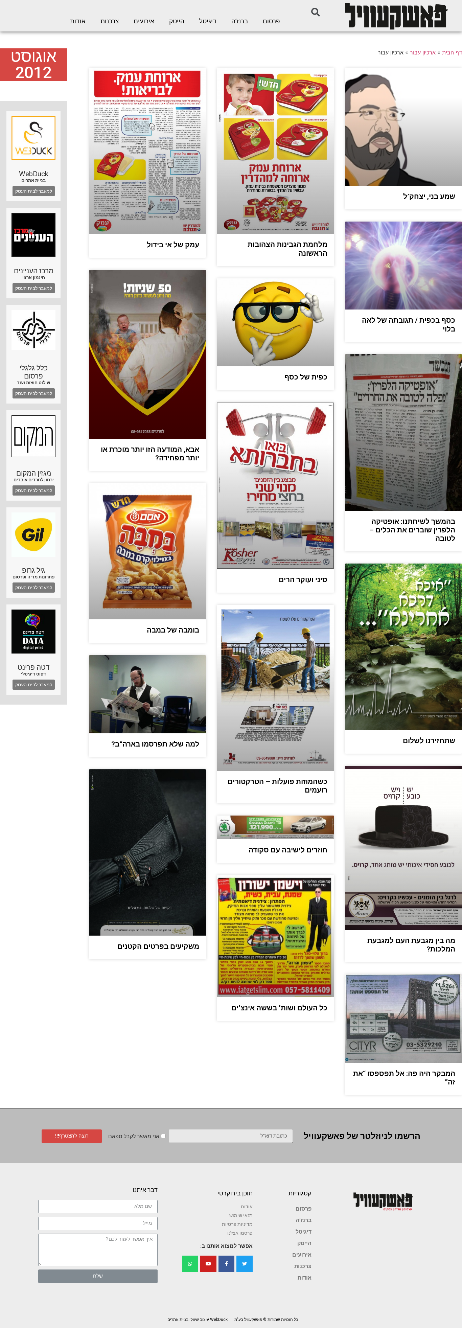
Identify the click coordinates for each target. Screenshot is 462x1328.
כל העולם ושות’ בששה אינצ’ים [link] (279, 1008)
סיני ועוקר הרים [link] (303, 580)
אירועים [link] (144, 21)
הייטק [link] (176, 21)
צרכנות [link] (109, 21)
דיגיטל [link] (207, 21)
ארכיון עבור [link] (423, 52)
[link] (396, 15)
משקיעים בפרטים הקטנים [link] (158, 946)
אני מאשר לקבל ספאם (133, 1136)
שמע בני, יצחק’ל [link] (429, 196)
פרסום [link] (271, 21)
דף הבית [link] (452, 52)
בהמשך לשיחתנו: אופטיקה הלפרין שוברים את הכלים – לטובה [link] (412, 530)
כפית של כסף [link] (305, 377)
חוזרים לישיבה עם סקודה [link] (288, 850)
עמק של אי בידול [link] (173, 245)
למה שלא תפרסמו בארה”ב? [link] (155, 744)
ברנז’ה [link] (239, 21)
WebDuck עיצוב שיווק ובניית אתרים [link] (197, 1319)
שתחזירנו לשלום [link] (429, 741)
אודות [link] (78, 21)
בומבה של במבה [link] (173, 630)
